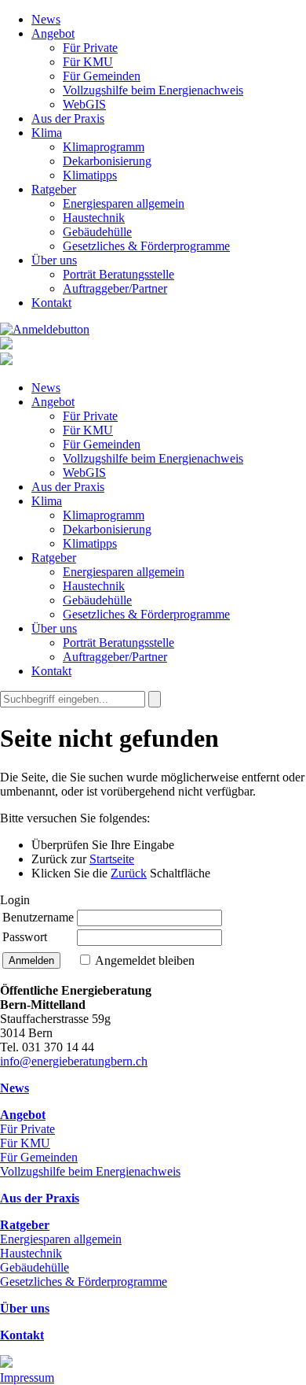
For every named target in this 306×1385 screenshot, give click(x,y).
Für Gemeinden (101, 76)
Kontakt (51, 302)
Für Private (90, 47)
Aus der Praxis (67, 118)
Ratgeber (53, 189)
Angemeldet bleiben (145, 960)
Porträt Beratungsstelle (118, 274)
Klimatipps (90, 175)
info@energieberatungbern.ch (74, 1061)
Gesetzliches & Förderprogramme (146, 246)
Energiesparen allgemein (123, 203)
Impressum (27, 1377)
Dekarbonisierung (107, 161)
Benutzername (38, 917)
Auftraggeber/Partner (115, 288)
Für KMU (88, 61)
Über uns (54, 260)
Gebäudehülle (97, 231)
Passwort (24, 937)
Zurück (129, 873)
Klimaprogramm (103, 146)
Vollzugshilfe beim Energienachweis (153, 90)
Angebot (53, 33)
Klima (46, 132)
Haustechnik (94, 217)
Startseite (111, 859)
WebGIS (84, 104)
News (45, 19)
